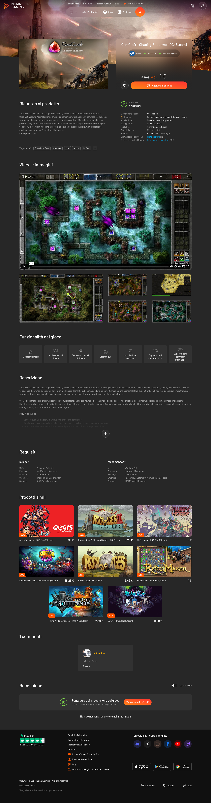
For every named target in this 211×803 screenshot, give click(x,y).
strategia (57, 148)
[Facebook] (168, 744)
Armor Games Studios (157, 127)
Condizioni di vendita (77, 735)
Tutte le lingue (185, 685)
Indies (157, 133)
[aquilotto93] (87, 653)
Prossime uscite (103, 3)
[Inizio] (14, 6)
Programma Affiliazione (79, 744)
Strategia (165, 133)
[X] (147, 744)
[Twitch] (188, 744)
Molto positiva (153, 136)
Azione (150, 133)
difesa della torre (42, 148)
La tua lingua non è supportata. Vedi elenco (167, 117)
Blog (117, 3)
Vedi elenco (152, 113)
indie (67, 148)
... (95, 148)
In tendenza (73, 3)
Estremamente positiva (158, 140)
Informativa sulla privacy (79, 740)
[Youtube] (178, 744)
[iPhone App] (141, 767)
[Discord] (137, 744)
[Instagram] (157, 744)
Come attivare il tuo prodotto (160, 120)
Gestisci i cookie (27, 785)
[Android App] (162, 767)
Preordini (87, 3)
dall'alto (86, 148)
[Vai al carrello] (192, 5)
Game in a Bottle (154, 123)
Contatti (72, 749)
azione (76, 148)
